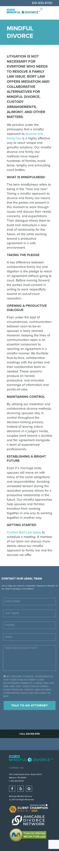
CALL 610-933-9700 (29, 734)
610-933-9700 (42, 3)
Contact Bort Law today (24, 532)
